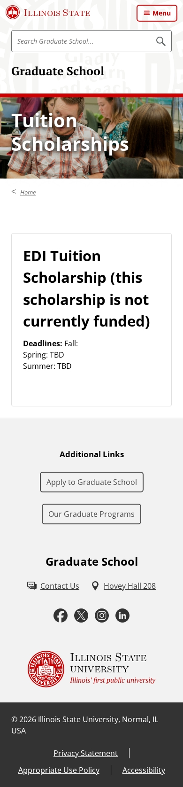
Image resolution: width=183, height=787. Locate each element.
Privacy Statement (85, 753)
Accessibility (143, 770)
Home (28, 192)
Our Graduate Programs (91, 514)
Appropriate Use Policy (58, 770)
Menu (161, 12)
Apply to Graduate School (91, 482)
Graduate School (57, 70)
